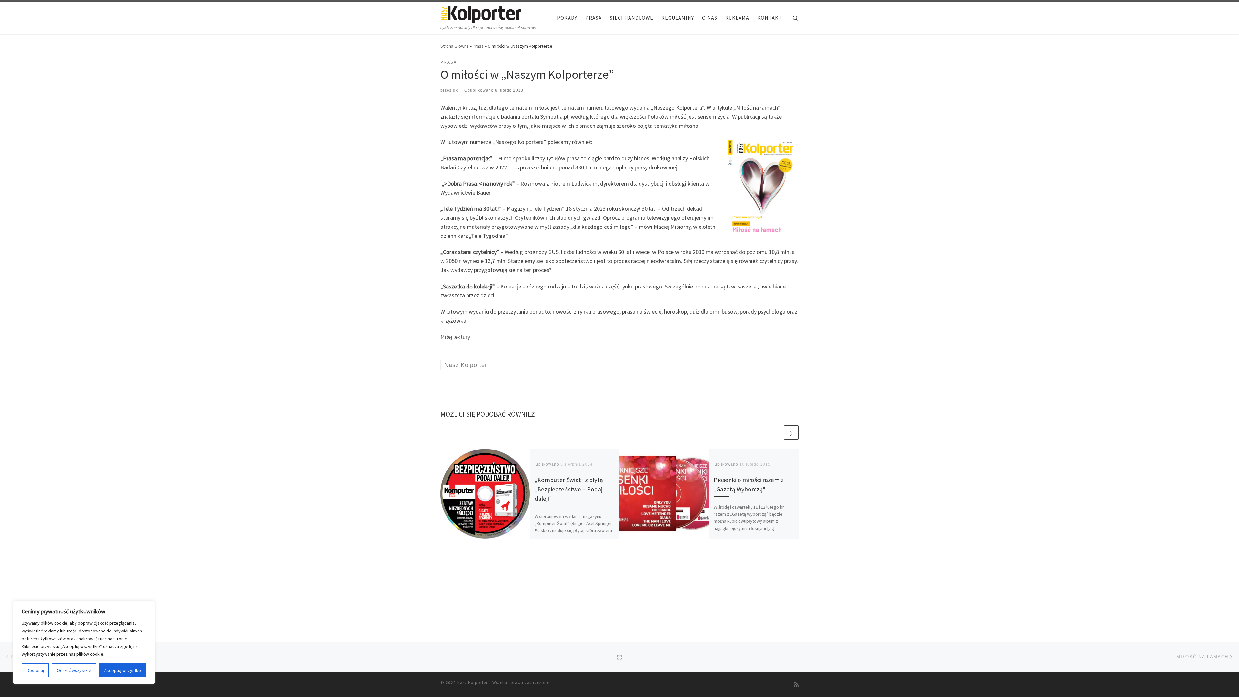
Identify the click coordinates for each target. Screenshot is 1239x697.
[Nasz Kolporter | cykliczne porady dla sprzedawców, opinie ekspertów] (480, 13)
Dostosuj (35, 670)
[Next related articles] (791, 432)
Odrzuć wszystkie (74, 670)
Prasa (478, 46)
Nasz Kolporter (472, 682)
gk (455, 90)
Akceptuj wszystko (122, 670)
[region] (84, 642)
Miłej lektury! (456, 336)
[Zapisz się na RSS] (796, 685)
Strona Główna (454, 46)
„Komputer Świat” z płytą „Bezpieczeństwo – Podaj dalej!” (569, 489)
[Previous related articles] (776, 432)
